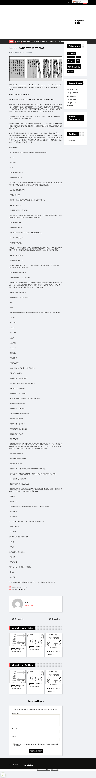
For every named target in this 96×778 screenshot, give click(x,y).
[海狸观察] (72, 2)
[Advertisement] (40, 22)
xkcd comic (23, 587)
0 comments (29, 52)
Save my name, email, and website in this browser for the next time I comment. (36, 745)
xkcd (12, 52)
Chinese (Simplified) (77, 2)
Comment (16, 713)
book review (71, 53)
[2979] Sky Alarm (53, 651)
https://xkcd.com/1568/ (21, 94)
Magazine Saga (29, 765)
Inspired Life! (79, 21)
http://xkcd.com (29, 605)
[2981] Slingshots (17, 649)
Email (39, 729)
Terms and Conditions (43, 770)
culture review (71, 57)
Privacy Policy (55, 770)
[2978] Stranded (72, 99)
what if (71, 61)
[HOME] (69, 2)
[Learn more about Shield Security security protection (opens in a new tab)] (3, 775)
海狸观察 (70, 71)
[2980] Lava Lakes (35, 647)
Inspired (78, 57)
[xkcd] (17, 604)
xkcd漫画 (22, 589)
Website (14, 736)
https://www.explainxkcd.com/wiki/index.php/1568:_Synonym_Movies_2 (32, 99)
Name (14, 729)
